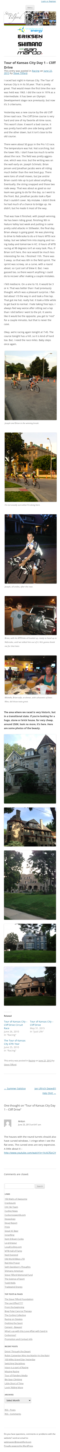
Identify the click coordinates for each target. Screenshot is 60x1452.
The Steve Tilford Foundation (19, 1299)
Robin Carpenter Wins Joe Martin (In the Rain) (27, 1355)
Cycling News (11, 1210)
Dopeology (10, 1218)
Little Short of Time (14, 1383)
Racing (36, 70)
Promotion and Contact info (18, 1339)
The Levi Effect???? (14, 1303)
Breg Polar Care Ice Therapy (18, 1311)
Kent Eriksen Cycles (14, 1238)
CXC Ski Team (11, 1206)
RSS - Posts (10, 1409)
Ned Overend (11, 1254)
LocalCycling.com (13, 1246)
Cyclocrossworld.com (15, 1214)
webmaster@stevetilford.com (17, 1442)
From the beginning (14, 1307)
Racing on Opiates (13, 1319)
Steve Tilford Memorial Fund (19, 1274)
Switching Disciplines (15, 1363)
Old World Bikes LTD (15, 1258)
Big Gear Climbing (13, 1379)
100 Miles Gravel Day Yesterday (20, 1359)
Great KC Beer (11, 1230)
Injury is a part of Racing (16, 1367)
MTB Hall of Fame (13, 1250)
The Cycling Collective (15, 1315)
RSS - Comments (13, 1413)
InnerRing (9, 1234)
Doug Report (11, 1222)
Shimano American (14, 1270)
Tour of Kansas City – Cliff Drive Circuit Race (15, 1025)
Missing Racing (12, 1371)
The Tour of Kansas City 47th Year (15, 1042)
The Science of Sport (15, 1278)
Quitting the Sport (14, 1323)
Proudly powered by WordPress (18, 1446)
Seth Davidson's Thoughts (17, 1266)
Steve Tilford (20, 73)
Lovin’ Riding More (14, 1387)
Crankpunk (10, 1202)
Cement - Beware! (13, 1327)
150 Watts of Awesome (16, 1198)
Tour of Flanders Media (16, 1375)
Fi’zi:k (7, 1226)
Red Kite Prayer (12, 1262)
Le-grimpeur (11, 1242)
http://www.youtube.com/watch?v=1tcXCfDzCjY (30, 1152)
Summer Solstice (15, 1088)
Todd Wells (10, 1282)
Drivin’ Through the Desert (18, 1351)
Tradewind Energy (13, 1286)
